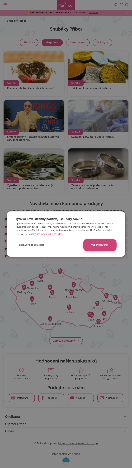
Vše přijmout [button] (99, 244)
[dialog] (66, 234)
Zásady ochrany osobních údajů (45, 233)
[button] (29, 245)
